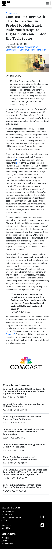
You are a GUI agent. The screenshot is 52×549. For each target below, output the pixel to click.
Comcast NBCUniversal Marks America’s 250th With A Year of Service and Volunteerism (23, 431)
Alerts (4, 541)
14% (18, 163)
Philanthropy (11, 13)
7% (17, 160)
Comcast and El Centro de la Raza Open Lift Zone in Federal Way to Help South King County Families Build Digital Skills (25, 472)
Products (5, 538)
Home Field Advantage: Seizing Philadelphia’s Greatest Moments (20, 458)
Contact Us (6, 525)
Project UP (10, 334)
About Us (5, 528)
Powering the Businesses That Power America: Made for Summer (22, 417)
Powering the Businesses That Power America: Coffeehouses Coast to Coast (22, 486)
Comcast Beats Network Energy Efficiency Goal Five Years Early (24, 445)
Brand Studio (7, 543)
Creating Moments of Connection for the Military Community (23, 405)
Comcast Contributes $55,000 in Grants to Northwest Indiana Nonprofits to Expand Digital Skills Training (24, 391)
